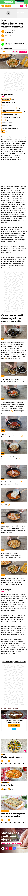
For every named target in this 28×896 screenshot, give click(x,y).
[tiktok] (2, 848)
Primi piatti (3, 708)
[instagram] (6, 848)
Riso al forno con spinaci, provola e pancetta (13, 814)
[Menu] (21, 6)
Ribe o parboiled (11, 649)
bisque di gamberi (9, 610)
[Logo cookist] (6, 6)
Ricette (9, 708)
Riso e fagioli (7, 785)
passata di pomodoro (16, 204)
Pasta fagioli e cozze (11, 757)
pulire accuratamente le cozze (10, 188)
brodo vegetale (7, 212)
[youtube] (10, 848)
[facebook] (14, 848)
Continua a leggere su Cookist (13, 662)
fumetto (19, 606)
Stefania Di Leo (8, 48)
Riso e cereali (15, 708)
